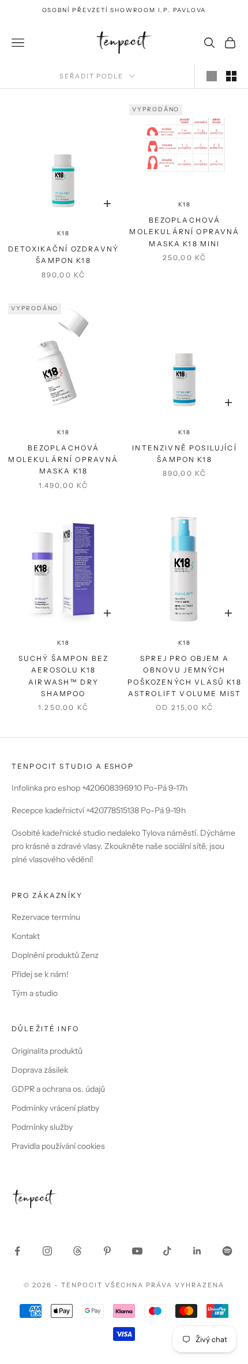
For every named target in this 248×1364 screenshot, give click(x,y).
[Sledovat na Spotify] (227, 1251)
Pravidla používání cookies (58, 1146)
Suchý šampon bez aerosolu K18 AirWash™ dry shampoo (63, 676)
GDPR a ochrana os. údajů (58, 1089)
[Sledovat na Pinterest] (107, 1251)
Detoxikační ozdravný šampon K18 (63, 255)
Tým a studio (35, 993)
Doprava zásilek (40, 1070)
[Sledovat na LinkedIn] (197, 1251)
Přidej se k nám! (40, 974)
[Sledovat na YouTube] (137, 1251)
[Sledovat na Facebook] (17, 1251)
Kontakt (26, 936)
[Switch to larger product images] (211, 76)
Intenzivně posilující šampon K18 (184, 454)
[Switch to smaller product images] (231, 76)
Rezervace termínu (46, 917)
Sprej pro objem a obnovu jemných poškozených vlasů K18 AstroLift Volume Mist (184, 676)
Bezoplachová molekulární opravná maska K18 (63, 460)
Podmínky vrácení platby (55, 1108)
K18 (63, 233)
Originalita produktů (47, 1051)
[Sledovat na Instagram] (47, 1251)
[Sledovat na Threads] (77, 1251)
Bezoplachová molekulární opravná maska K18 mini (184, 232)
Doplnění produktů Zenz (55, 955)
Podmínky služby (42, 1127)
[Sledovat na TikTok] (167, 1251)
